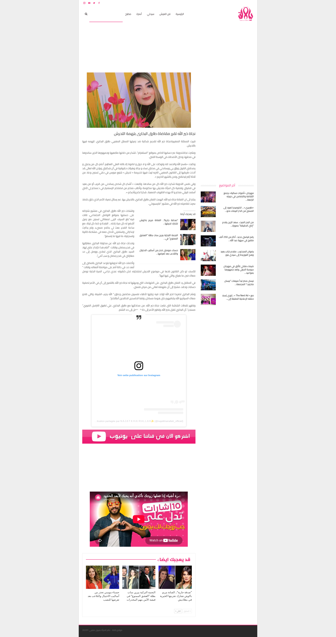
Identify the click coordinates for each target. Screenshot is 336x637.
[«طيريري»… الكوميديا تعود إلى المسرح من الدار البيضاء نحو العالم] (208, 211)
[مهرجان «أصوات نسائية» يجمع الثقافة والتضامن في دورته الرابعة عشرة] (208, 197)
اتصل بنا (231, 3)
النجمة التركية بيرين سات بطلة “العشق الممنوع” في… (158, 237)
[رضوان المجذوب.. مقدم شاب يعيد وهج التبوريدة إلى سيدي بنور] (208, 255)
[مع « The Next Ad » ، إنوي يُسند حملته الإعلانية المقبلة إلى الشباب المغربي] (208, 299)
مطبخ (128, 13)
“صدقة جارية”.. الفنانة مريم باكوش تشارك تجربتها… (158, 222)
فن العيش (164, 13)
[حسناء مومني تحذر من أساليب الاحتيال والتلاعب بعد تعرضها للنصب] (187, 254)
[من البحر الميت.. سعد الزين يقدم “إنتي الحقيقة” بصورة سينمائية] (208, 226)
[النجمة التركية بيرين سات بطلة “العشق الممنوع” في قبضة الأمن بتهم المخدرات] (187, 239)
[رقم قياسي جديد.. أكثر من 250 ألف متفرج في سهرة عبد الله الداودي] (208, 241)
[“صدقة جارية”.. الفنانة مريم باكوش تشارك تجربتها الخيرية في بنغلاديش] (187, 224)
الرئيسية (180, 13)
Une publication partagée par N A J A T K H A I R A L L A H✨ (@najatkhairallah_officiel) (135, 421)
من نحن (251, 3)
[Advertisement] (227, 124)
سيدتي (150, 13)
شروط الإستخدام (220, 3)
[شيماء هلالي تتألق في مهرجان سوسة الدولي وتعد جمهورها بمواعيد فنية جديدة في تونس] (208, 270)
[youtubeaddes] (138, 436)
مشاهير (116, 13)
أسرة (139, 13)
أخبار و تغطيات (99, 13)
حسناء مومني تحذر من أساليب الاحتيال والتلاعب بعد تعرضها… (158, 252)
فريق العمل (241, 3)
